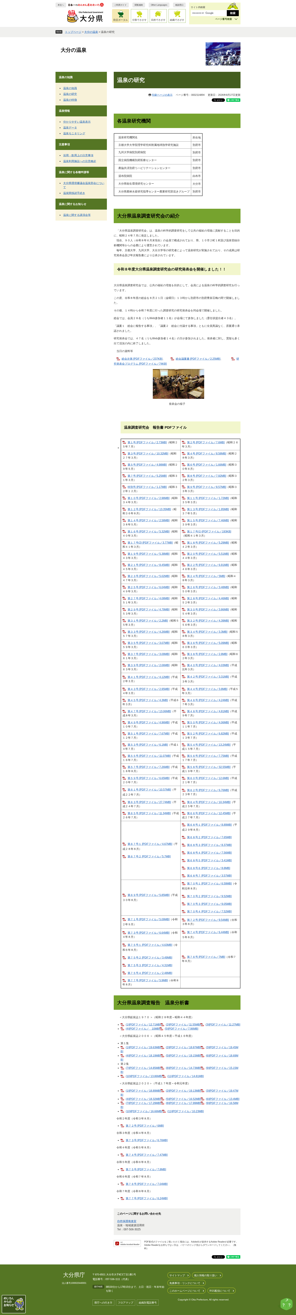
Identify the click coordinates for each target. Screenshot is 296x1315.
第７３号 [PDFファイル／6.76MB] (147, 1140)
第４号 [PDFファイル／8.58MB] (206, 453)
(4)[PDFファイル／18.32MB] (143, 1099)
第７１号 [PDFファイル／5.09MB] (148, 919)
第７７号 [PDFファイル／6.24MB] (147, 1198)
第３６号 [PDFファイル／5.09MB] (208, 642)
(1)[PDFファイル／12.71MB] (143, 1024)
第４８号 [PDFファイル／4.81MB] (208, 711)
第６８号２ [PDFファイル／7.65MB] (209, 837)
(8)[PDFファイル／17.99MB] (183, 1103)
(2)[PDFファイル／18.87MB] (183, 1047)
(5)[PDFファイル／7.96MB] (181, 1028)
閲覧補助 (139, 5)
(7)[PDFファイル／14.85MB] (143, 1067)
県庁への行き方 (103, 1302)
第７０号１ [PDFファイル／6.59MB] (209, 883)
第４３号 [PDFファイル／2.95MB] (148, 689)
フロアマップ (125, 1302)
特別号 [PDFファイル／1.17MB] (147, 487)
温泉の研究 (70, 94)
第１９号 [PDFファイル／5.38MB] (148, 553)
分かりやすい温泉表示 (77, 121)
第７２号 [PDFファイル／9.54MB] (208, 919)
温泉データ (70, 127)
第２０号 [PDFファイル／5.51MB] (208, 553)
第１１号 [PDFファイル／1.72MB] (208, 498)
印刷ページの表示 (162, 94)
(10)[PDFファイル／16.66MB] (144, 1111)
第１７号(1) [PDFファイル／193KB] (209, 531)
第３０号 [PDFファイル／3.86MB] (208, 609)
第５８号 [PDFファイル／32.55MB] (208, 767)
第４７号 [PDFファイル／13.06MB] (149, 711)
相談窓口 (179, 5)
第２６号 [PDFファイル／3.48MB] (208, 587)
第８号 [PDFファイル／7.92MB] (206, 475)
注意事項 (64, 144)
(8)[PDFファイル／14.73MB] (183, 1067)
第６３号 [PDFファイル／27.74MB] (149, 802)
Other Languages (159, 5)
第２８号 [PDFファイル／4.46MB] (208, 598)
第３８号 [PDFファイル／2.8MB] (207, 654)
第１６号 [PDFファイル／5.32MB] (148, 531)
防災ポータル (120, 20)
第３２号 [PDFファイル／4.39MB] (208, 620)
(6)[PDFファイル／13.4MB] (222, 1099)
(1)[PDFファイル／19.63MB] (143, 1047)
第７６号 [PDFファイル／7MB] (206, 956)
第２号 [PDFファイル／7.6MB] (206, 442)
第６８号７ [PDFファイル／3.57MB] (209, 875)
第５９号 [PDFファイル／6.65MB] (148, 778)
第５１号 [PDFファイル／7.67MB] (148, 733)
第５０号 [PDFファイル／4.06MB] (208, 722)
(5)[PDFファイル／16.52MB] (183, 1099)
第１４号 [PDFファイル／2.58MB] (148, 520)
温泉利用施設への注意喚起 (79, 161)
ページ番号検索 (223, 19)
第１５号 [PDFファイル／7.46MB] (208, 520)
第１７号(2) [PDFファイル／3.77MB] (150, 542)
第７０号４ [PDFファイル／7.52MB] (209, 911)
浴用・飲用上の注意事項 (78, 155)
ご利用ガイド (120, 5)
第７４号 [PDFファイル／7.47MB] (147, 1154)
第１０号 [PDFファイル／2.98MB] (148, 498)
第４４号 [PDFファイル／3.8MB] (207, 689)
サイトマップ (177, 1275)
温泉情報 (64, 110)
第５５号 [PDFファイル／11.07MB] (149, 755)
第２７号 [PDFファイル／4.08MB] (148, 598)
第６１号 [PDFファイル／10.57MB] (149, 789)
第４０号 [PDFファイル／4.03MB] (208, 665)
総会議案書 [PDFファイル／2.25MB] (198, 358)
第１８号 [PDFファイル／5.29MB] (208, 542)
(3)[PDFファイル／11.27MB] (223, 1024)
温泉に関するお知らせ (72, 204)
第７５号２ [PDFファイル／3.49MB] (150, 957)
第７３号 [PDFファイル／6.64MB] (148, 932)
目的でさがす (158, 20)
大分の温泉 (91, 32)
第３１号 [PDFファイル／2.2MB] (148, 620)
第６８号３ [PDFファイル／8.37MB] (209, 845)
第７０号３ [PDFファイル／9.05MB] (209, 903)
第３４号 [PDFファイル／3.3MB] (207, 631)
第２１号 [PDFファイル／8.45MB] (148, 564)
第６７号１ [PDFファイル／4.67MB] (150, 844)
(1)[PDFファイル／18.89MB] (143, 1090)
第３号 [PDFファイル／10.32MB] (148, 453)
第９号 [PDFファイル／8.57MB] (206, 487)
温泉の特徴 (70, 99)
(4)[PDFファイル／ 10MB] (143, 1028)
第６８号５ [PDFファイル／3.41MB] (209, 860)
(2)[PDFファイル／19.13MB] (183, 1090)
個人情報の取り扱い (205, 1275)
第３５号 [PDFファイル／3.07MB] (148, 642)
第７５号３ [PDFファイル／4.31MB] (150, 965)
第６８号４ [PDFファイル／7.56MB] (209, 852)
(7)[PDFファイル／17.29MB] (143, 1103)
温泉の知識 (66, 77)
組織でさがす (177, 20)
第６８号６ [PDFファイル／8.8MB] (208, 868)
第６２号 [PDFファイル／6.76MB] (208, 790)
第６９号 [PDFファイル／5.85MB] (148, 895)
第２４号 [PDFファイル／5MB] (206, 576)
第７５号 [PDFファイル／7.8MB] (146, 1169)
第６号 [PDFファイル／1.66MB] (206, 464)
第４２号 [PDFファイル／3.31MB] (208, 676)
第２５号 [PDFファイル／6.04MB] (148, 587)
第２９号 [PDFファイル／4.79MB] (148, 609)
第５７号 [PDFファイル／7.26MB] (148, 767)
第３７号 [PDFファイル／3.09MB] (148, 654)
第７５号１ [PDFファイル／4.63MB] (150, 944)
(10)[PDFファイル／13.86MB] (144, 1076)
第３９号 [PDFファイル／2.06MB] (148, 665)
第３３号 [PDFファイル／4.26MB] (148, 631)
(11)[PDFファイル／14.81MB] (185, 1076)
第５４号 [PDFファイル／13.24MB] (208, 744)
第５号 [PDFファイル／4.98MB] (147, 464)
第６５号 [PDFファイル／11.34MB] (149, 813)
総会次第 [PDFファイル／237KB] (142, 358)
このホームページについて (184, 1290)
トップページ (73, 32)
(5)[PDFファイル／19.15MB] (183, 1055)
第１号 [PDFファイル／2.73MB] (147, 442)
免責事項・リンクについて (184, 1283)
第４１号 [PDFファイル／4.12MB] (148, 677)
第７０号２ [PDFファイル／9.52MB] (209, 896)
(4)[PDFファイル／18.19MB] (143, 1055)
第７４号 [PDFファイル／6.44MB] (208, 932)
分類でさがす (139, 20)
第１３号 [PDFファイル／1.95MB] (208, 509)
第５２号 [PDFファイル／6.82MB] (208, 733)
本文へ (61, 5)
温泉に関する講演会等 (77, 215)
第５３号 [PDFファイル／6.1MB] (148, 744)
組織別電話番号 (148, 1302)
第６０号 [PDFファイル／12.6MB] (208, 778)
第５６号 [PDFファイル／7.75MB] (208, 755)
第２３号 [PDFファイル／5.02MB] (148, 576)
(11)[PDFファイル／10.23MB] (185, 1111)
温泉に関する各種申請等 (74, 172)
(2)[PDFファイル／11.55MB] (183, 1024)
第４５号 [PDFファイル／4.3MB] (148, 700)
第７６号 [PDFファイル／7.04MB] (147, 1184)
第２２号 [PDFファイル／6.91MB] (208, 564)
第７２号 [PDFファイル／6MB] (145, 1125)
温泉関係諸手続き (74, 193)
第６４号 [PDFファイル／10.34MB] (208, 802)
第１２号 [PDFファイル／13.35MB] (149, 509)
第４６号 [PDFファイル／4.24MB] (208, 700)
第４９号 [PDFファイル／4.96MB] (148, 722)
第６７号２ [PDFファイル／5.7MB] (149, 856)
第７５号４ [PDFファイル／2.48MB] (150, 973)
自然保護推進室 (126, 1221)
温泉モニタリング (74, 133)
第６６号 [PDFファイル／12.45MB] (208, 813)
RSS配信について (219, 1290)
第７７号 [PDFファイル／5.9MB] (148, 980)
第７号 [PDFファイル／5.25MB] (147, 475)
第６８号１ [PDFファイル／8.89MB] (209, 824)
